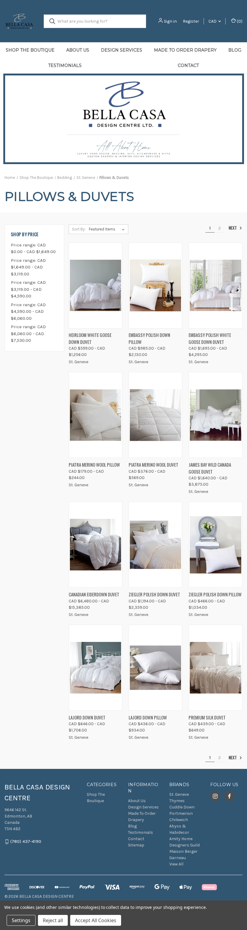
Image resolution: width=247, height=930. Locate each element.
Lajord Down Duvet (87, 717)
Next (233, 228)
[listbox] (108, 229)
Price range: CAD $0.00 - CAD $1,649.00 (33, 248)
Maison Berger (183, 851)
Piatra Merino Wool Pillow (94, 464)
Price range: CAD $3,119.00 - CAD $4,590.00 (28, 289)
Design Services (121, 50)
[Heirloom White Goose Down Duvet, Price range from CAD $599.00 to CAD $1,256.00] (95, 285)
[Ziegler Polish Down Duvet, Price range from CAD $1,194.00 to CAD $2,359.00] (155, 544)
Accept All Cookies (95, 920)
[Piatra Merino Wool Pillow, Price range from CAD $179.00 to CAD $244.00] (95, 415)
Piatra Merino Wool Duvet (153, 464)
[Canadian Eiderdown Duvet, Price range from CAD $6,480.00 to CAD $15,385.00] (95, 544)
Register (191, 21)
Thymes (177, 800)
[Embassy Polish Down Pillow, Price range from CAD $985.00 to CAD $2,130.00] (155, 285)
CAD (212, 21)
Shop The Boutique (30, 50)
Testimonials (65, 65)
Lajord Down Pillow (148, 717)
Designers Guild (184, 845)
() (239, 21)
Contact (136, 838)
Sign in (170, 21)
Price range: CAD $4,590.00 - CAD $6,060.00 (28, 311)
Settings (21, 920)
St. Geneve (179, 794)
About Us (77, 50)
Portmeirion (181, 813)
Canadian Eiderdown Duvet (94, 594)
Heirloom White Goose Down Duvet (90, 338)
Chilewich (178, 819)
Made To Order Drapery (185, 50)
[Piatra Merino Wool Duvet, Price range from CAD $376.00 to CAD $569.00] (155, 415)
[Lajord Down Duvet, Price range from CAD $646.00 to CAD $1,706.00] (95, 667)
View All (176, 864)
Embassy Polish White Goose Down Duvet (210, 338)
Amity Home (180, 838)
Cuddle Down (182, 807)
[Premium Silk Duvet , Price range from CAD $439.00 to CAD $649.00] (215, 667)
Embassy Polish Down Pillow (149, 338)
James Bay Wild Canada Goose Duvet (210, 468)
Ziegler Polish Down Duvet (154, 594)
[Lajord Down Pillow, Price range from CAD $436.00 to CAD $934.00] (155, 667)
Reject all (53, 920)
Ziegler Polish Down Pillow (215, 594)
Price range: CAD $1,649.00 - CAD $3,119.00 (28, 267)
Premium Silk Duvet (207, 717)
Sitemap (136, 845)
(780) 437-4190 (25, 841)
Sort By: (79, 229)
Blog (234, 50)
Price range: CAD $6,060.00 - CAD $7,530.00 (28, 333)
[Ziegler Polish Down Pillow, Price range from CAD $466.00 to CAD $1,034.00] (215, 544)
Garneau (177, 857)
